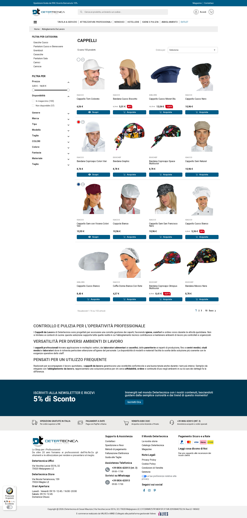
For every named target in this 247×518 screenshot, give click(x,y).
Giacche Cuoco (40, 42)
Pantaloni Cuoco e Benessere (48, 46)
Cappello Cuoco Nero (195, 98)
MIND (112, 513)
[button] (93, 112)
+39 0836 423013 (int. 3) (189, 421)
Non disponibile (45, 105)
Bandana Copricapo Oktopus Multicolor (163, 287)
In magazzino (45, 101)
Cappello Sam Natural (196, 161)
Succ (213, 310)
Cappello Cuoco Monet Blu (162, 98)
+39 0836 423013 (121, 480)
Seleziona (192, 50)
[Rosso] (78, 122)
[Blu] (78, 184)
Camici (36, 62)
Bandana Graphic (121, 161)
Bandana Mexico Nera (196, 286)
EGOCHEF (117, 157)
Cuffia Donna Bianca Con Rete (127, 286)
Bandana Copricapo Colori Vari (92, 161)
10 (206, 310)
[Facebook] (144, 490)
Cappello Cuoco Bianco (196, 223)
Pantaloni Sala (40, 58)
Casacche (38, 54)
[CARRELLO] (211, 11)
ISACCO (80, 95)
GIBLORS (153, 95)
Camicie (37, 66)
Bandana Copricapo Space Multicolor (162, 162)
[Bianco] (78, 59)
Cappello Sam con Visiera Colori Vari (93, 224)
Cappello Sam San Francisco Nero (163, 224)
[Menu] (14, 487)
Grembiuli (38, 50)
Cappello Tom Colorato (88, 98)
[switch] (9, 507)
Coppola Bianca (120, 223)
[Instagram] (149, 490)
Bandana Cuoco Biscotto (125, 98)
